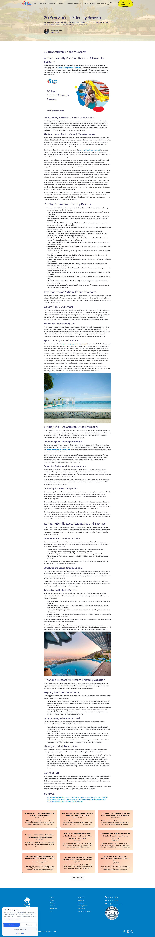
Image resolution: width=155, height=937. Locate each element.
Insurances (53, 909)
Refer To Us (81, 909)
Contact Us (110, 3)
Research (80, 903)
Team (51, 911)
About (52, 900)
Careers (60, 3)
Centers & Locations (73, 3)
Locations (81, 900)
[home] (26, 3)
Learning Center (82, 906)
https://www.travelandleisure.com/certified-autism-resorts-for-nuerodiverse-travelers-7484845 (77, 797)
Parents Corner (88, 3)
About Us (41, 3)
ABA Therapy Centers (84, 911)
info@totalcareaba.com (115, 904)
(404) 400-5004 (113, 897)
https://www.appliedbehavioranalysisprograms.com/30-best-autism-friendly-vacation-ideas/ (76, 799)
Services (51, 3)
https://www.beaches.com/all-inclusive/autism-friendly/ (65, 801)
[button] (42, 3)
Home (34, 3)
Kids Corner (100, 3)
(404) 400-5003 (113, 900)
